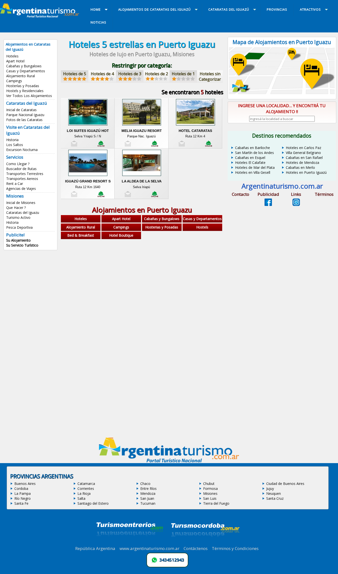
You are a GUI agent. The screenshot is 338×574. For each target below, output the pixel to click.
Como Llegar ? (17, 163)
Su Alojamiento (18, 240)
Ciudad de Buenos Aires (285, 483)
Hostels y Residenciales (25, 90)
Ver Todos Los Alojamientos (29, 95)
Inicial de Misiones (20, 202)
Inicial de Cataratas (21, 109)
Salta (81, 498)
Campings (14, 80)
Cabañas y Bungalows (24, 66)
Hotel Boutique (121, 235)
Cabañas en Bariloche (252, 147)
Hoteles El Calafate (250, 162)
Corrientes (85, 488)
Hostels (202, 227)
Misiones (210, 493)
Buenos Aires (25, 483)
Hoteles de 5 (74, 73)
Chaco (145, 483)
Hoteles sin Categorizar (210, 76)
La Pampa (22, 493)
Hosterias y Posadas (161, 227)
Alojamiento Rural (20, 76)
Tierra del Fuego (216, 503)
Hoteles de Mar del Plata (255, 167)
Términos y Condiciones (235, 548)
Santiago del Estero (93, 503)
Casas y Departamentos (25, 71)
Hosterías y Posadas (22, 85)
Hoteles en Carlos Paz (303, 147)
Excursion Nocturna (22, 149)
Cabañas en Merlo (300, 167)
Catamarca (86, 483)
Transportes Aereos (22, 178)
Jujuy (270, 488)
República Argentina (95, 548)
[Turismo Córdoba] (205, 543)
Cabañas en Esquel (250, 157)
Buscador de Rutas (21, 168)
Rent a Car (14, 183)
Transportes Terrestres (24, 173)
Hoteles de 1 (183, 73)
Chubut (209, 483)
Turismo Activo (18, 217)
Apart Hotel (15, 61)
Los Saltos (14, 144)
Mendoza (147, 493)
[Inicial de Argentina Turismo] (40, 16)
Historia (12, 139)
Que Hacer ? (16, 207)
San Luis (210, 498)
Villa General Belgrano (303, 152)
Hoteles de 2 (156, 73)
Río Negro (22, 498)
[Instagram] (296, 204)
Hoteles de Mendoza (302, 162)
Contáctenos (196, 548)
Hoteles (12, 56)
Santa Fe (21, 503)
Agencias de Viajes (21, 188)
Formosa (210, 488)
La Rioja (84, 493)
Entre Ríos (148, 488)
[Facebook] (268, 204)
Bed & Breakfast (80, 235)
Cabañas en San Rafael (304, 157)
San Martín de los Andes (254, 152)
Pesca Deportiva (19, 227)
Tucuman (147, 503)
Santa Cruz (275, 498)
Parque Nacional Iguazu (25, 114)
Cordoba (21, 488)
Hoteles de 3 (129, 73)
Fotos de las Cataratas (24, 119)
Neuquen (273, 493)
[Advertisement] (142, 280)
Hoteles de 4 (102, 73)
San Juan (147, 498)
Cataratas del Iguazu (22, 212)
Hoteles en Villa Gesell (252, 172)
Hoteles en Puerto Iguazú (306, 172)
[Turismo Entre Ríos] (130, 543)
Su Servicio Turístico (22, 245)
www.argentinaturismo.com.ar (149, 548)
